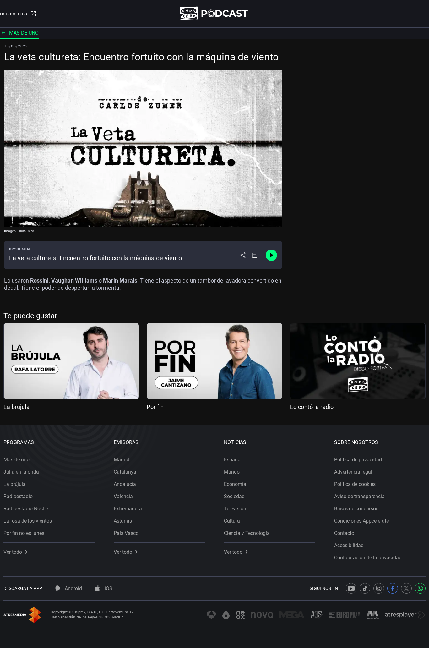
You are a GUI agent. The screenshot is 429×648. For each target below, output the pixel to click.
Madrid (121, 460)
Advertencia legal (353, 472)
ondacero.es (13, 14)
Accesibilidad (349, 545)
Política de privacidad (358, 460)
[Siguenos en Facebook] (392, 588)
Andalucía (125, 484)
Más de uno (24, 33)
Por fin (155, 407)
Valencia (123, 496)
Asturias (123, 521)
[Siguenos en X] (406, 588)
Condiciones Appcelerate (361, 521)
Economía (235, 484)
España (232, 460)
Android (72, 588)
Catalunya (125, 472)
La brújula (16, 407)
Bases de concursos (356, 509)
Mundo (232, 472)
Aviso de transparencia (359, 496)
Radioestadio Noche (25, 509)
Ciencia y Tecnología (247, 533)
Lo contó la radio (312, 407)
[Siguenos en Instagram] (378, 588)
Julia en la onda (21, 472)
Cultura (232, 521)
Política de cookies (355, 484)
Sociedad (234, 496)
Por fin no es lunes (23, 533)
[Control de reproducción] (271, 255)
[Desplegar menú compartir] (242, 255)
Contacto (344, 533)
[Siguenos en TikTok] (365, 588)
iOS (107, 588)
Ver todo (12, 552)
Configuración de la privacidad (368, 558)
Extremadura (128, 509)
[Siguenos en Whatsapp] (420, 588)
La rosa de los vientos (27, 521)
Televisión (235, 509)
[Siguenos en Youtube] (351, 588)
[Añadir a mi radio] (255, 255)
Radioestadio (18, 496)
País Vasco (126, 533)
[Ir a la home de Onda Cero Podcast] (214, 13)
